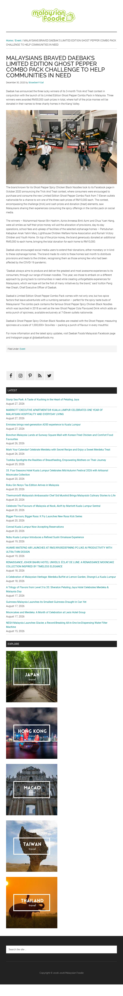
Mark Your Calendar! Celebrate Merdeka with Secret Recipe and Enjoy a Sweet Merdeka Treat (58, 449)
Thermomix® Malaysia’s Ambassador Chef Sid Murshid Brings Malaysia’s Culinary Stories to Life (60, 495)
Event (18, 40)
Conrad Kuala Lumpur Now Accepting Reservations (35, 526)
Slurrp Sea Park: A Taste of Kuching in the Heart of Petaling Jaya (42, 399)
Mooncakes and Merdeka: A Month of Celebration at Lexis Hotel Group (46, 612)
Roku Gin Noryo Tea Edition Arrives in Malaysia (32, 485)
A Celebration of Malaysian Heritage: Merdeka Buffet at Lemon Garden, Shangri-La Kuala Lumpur (61, 576)
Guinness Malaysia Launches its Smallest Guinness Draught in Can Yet (46, 601)
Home (9, 40)
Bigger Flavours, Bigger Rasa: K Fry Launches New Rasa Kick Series (44, 516)
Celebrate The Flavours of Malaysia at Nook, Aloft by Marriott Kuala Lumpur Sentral (53, 505)
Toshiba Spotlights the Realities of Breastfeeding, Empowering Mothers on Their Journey (56, 460)
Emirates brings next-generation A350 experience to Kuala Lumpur (43, 424)
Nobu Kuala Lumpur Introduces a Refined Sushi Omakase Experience (45, 537)
